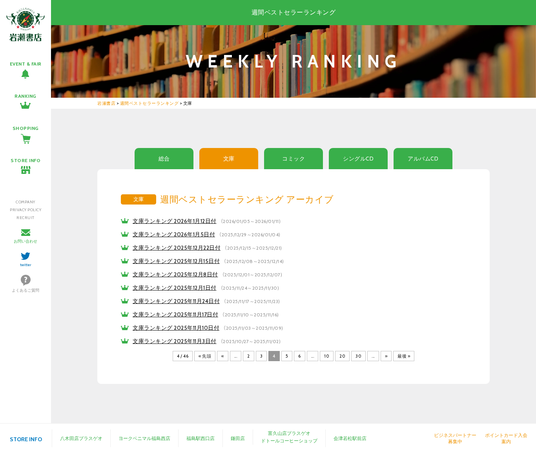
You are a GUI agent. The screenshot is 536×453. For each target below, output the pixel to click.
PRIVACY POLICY (25, 209)
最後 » (403, 356)
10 (326, 356)
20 (342, 356)
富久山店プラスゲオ (289, 433)
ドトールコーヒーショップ (289, 441)
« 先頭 (205, 356)
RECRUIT (25, 217)
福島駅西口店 (200, 438)
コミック (293, 158)
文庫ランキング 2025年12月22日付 (177, 247)
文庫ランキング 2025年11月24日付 (176, 301)
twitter (25, 264)
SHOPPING (26, 128)
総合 (164, 158)
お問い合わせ (25, 241)
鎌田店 (238, 438)
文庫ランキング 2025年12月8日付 (175, 274)
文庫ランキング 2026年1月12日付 (175, 221)
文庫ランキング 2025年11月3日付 (175, 341)
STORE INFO (25, 160)
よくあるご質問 (25, 290)
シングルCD (358, 158)
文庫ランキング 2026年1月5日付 (174, 234)
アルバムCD (423, 158)
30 (358, 356)
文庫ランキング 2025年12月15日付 (176, 261)
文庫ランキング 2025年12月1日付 (175, 287)
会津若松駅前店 (350, 438)
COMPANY (25, 202)
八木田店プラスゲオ (81, 438)
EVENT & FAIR (26, 64)
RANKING (25, 96)
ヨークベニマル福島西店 (144, 438)
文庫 (229, 158)
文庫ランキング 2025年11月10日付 (176, 327)
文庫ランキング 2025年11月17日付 (175, 314)
